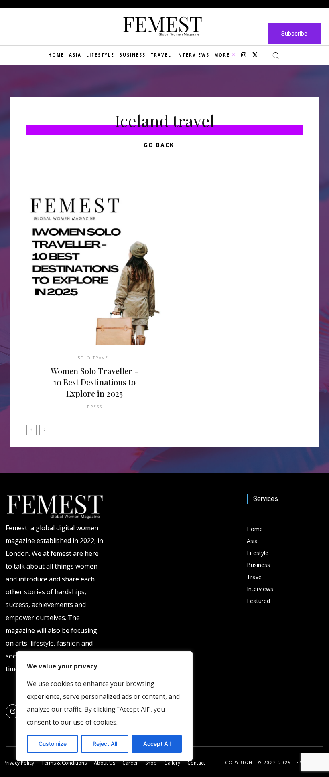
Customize (53, 743)
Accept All (157, 743)
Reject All (105, 743)
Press (94, 407)
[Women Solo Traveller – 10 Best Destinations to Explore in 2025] (94, 263)
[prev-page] (31, 430)
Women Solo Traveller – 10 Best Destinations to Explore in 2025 (95, 382)
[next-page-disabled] (44, 430)
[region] (104, 706)
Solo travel (94, 358)
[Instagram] (243, 55)
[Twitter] (254, 55)
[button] (275, 55)
